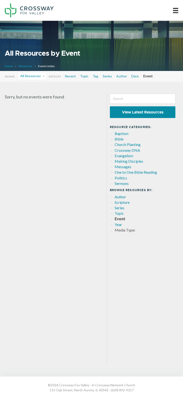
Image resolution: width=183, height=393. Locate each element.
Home (9, 66)
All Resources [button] (30, 76)
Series (107, 76)
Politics (121, 178)
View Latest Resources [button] (142, 112)
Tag (95, 76)
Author (121, 76)
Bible (119, 139)
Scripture (122, 202)
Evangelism (124, 155)
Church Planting (128, 144)
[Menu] (175, 10)
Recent (70, 76)
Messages (123, 166)
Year (118, 224)
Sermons (122, 183)
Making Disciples (129, 161)
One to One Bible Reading (136, 172)
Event (148, 76)
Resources (25, 66)
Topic (84, 76)
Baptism (121, 133)
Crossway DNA (127, 150)
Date (135, 76)
